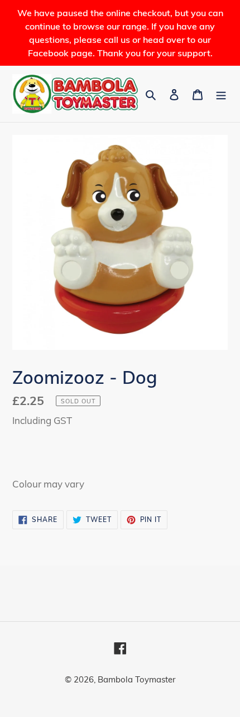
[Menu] (221, 94)
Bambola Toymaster (136, 679)
